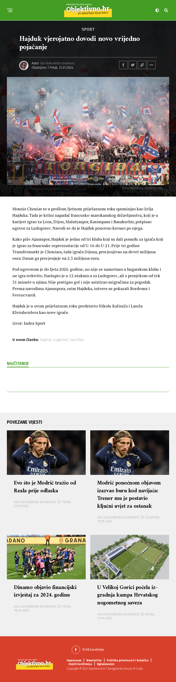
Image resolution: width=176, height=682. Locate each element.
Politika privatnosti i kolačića (127, 660)
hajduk (45, 340)
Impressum (74, 660)
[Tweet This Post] (133, 65)
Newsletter (94, 660)
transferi (77, 340)
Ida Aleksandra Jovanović (57, 63)
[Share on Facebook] (123, 65)
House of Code (133, 668)
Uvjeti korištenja (80, 664)
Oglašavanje (105, 664)
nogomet (60, 340)
